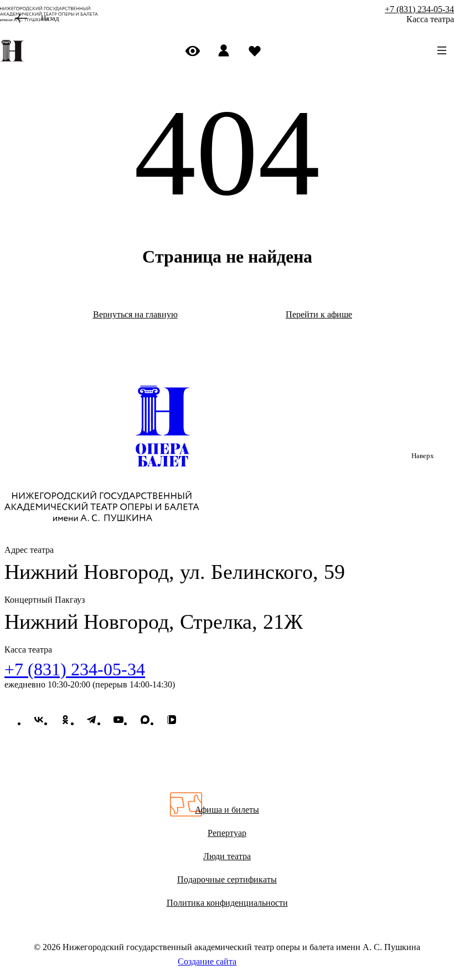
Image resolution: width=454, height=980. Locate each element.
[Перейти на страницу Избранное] (258, 50)
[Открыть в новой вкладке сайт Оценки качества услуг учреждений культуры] (227, 771)
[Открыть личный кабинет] (227, 50)
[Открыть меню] (442, 50)
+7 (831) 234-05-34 (419, 9)
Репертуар (227, 833)
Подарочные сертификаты (227, 879)
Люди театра (227, 856)
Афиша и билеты (227, 809)
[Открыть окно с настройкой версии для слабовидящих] (196, 51)
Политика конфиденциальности (227, 902)
